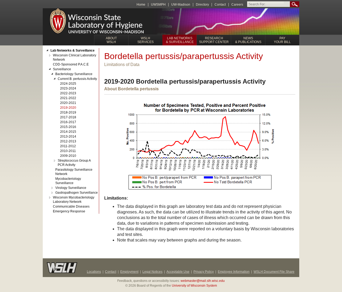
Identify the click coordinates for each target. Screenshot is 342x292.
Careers (237, 4)
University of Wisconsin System (194, 285)
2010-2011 (68, 151)
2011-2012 (68, 146)
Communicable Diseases (71, 206)
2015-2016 (68, 127)
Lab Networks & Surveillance (72, 50)
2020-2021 (68, 103)
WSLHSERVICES (145, 40)
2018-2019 (68, 112)
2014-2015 (68, 132)
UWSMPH (158, 4)
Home (141, 4)
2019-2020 (68, 108)
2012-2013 (68, 141)
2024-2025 (68, 83)
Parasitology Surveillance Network (73, 172)
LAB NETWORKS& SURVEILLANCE (180, 40)
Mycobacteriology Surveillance (68, 181)
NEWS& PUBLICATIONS (248, 40)
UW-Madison (180, 4)
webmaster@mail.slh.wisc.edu (203, 281)
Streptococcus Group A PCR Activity (74, 163)
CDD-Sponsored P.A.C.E (71, 64)
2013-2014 (68, 136)
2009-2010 (68, 156)
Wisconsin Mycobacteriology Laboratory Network (73, 200)
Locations (94, 272)
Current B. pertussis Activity (77, 79)
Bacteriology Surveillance (73, 74)
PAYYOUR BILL (282, 40)
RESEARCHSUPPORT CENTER (214, 40)
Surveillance (62, 69)
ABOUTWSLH (111, 40)
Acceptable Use (177, 272)
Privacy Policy (203, 272)
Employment (129, 272)
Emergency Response (69, 211)
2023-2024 (68, 88)
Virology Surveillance (70, 188)
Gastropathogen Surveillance (76, 192)
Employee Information (234, 272)
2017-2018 (68, 117)
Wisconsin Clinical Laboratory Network (74, 57)
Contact (220, 4)
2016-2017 (68, 122)
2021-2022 (68, 98)
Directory (202, 4)
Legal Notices (152, 272)
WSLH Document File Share (274, 272)
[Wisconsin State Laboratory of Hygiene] (97, 21)
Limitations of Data (121, 64)
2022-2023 (68, 93)
